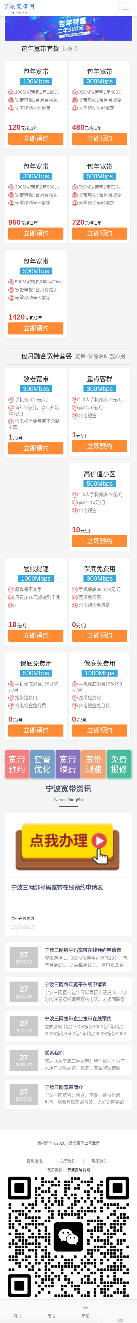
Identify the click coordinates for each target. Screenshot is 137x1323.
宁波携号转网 (78, 1170)
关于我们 (68, 1161)
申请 (86, 1316)
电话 (51, 1316)
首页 (17, 1316)
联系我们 (99, 1161)
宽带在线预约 (22, 918)
